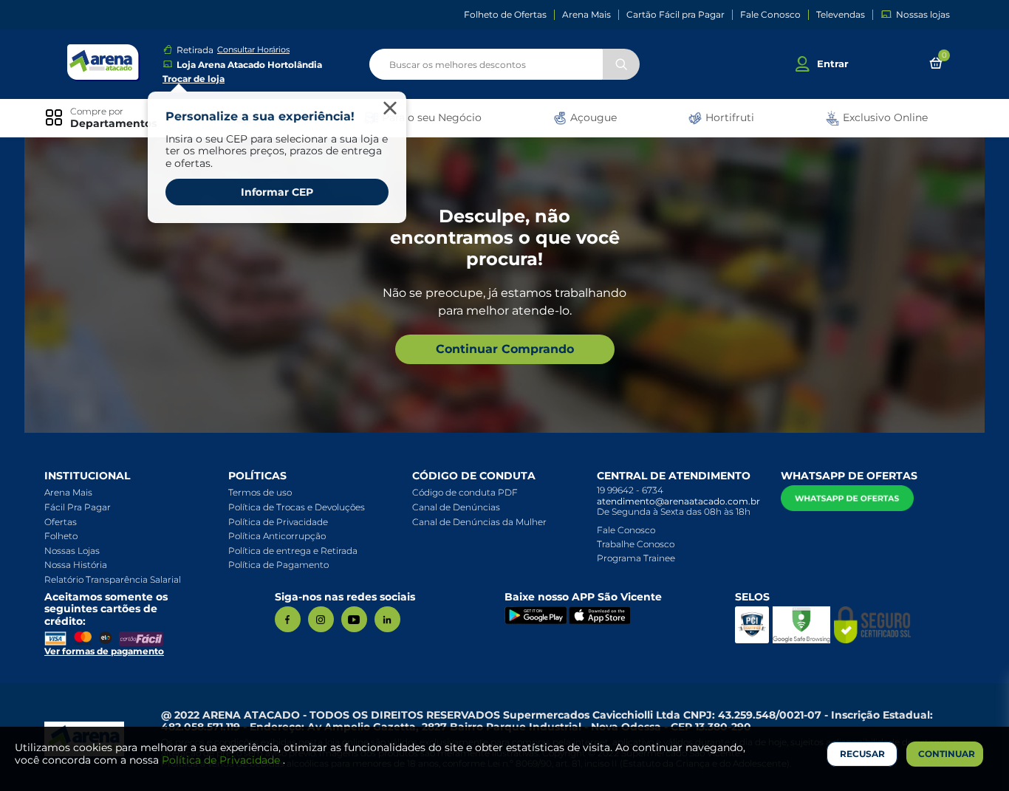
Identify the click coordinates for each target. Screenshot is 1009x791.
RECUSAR (862, 753)
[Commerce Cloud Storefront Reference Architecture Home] (103, 62)
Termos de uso (260, 492)
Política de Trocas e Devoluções (296, 507)
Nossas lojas (923, 14)
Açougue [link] (592, 117)
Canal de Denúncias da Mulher (479, 521)
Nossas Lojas (72, 550)
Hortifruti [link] (728, 117)
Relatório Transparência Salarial (112, 579)
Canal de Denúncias (456, 507)
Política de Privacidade (278, 521)
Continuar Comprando (505, 349)
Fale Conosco (770, 15)
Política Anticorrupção (277, 535)
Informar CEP (277, 192)
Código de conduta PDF (465, 492)
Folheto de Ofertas (505, 15)
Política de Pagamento (278, 564)
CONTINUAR (946, 753)
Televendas (840, 15)
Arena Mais (586, 15)
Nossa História (75, 564)
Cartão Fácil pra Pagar (675, 15)
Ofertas (60, 521)
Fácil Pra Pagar (77, 507)
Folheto (61, 535)
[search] (504, 64)
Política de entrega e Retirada (293, 550)
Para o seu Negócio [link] (430, 117)
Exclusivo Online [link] (884, 117)
